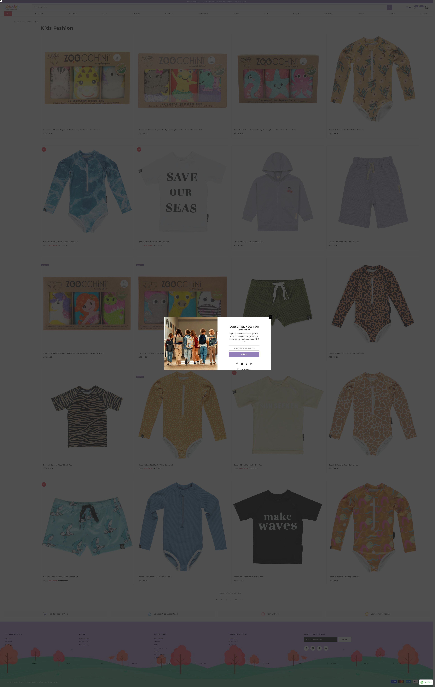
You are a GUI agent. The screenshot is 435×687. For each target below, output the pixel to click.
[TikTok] (246, 363)
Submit (244, 354)
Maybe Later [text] (245, 369)
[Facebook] (237, 363)
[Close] (270, 317)
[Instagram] (241, 363)
